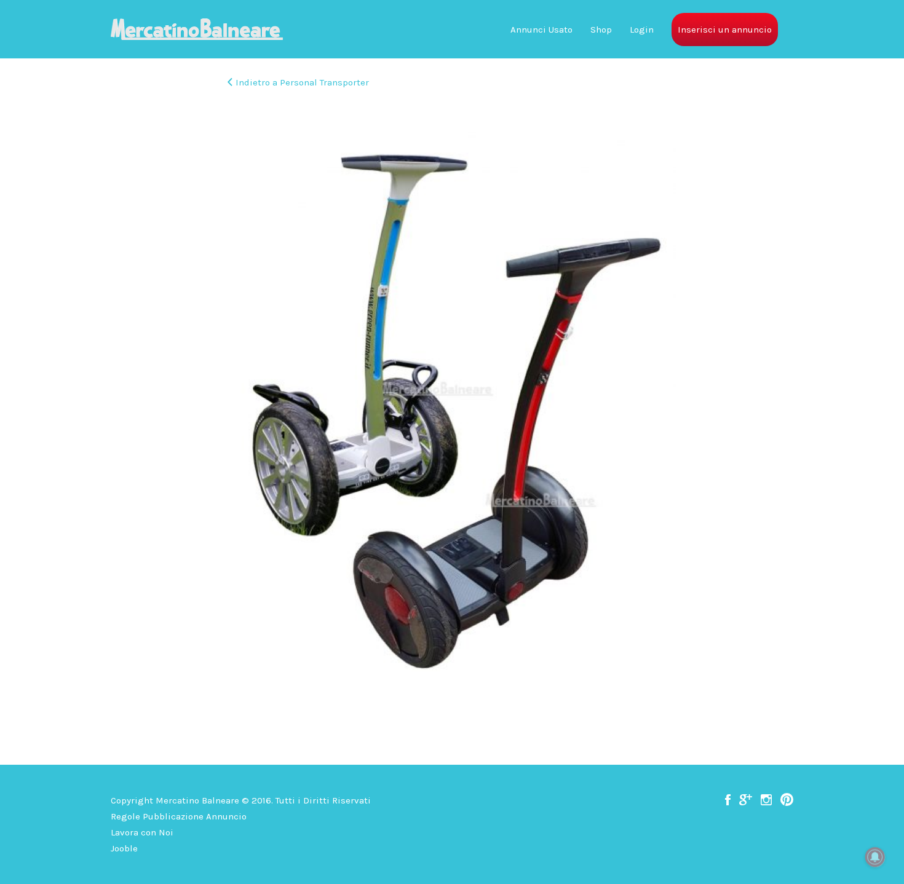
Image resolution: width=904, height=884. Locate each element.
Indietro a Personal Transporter (302, 82)
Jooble (124, 848)
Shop (601, 29)
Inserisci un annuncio (725, 29)
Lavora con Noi (142, 832)
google (745, 799)
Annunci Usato (541, 29)
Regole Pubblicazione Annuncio (179, 816)
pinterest (786, 799)
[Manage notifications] (875, 857)
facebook (728, 799)
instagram (766, 799)
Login (642, 29)
